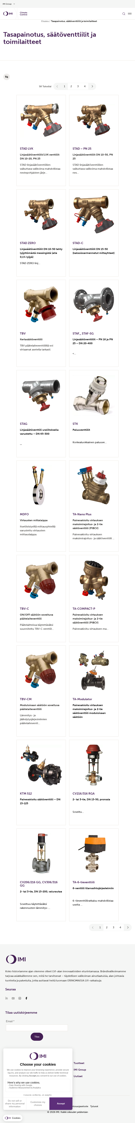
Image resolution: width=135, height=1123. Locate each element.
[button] (57, 86)
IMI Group (80, 1069)
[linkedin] (6, 998)
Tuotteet (79, 1063)
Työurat (94, 1106)
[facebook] (26, 998)
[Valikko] (130, 14)
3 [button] (78, 86)
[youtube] (13, 998)
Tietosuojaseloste (79, 1106)
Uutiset (78, 1076)
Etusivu (45, 21)
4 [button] (85, 86)
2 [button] (71, 86)
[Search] (123, 14)
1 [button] (64, 86)
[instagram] (19, 998)
